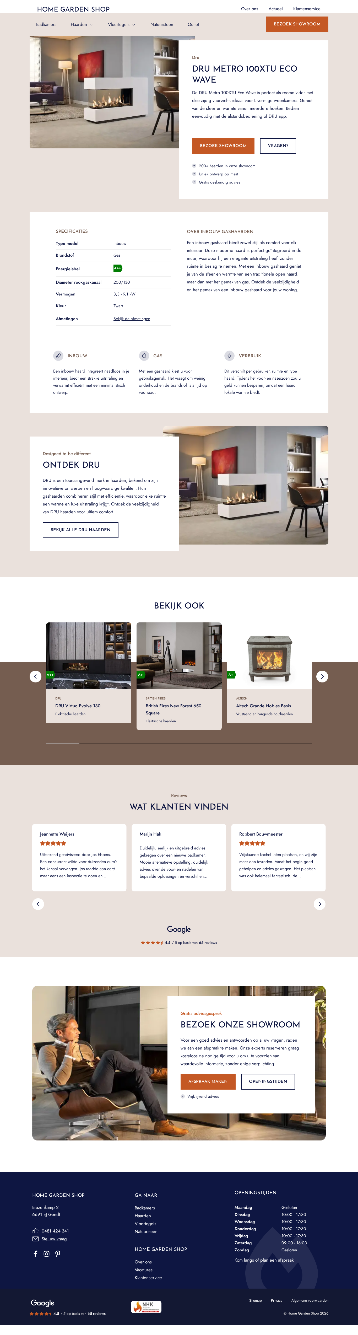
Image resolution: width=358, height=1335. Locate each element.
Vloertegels (118, 24)
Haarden (79, 24)
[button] (36, 677)
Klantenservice (148, 1277)
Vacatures (144, 1270)
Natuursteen (161, 24)
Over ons (143, 1262)
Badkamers (46, 24)
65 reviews (208, 942)
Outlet (193, 24)
